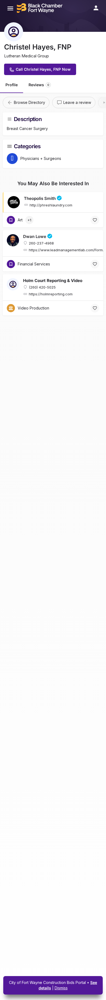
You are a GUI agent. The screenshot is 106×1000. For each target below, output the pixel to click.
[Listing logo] (13, 31)
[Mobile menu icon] (10, 8)
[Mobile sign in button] (95, 7)
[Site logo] (40, 8)
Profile (11, 84)
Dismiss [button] (61, 988)
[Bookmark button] (95, 220)
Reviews (39, 84)
